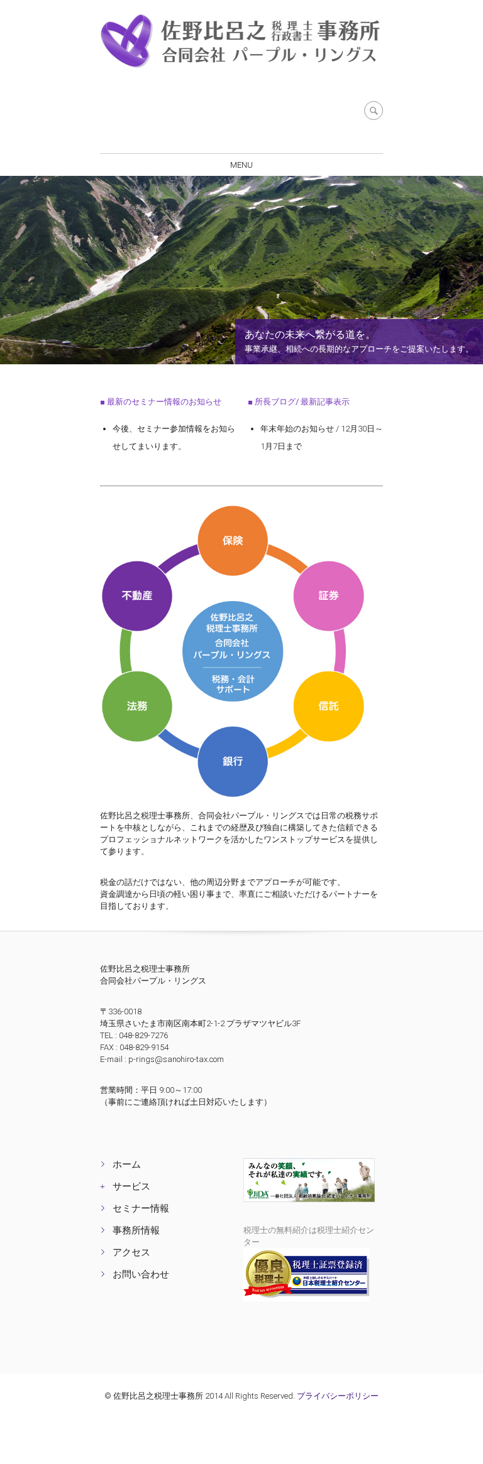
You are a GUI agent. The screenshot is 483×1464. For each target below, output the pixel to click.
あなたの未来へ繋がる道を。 (310, 334)
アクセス (131, 1252)
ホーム (127, 1164)
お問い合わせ (141, 1274)
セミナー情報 (141, 1208)
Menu (241, 165)
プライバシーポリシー (338, 1396)
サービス (131, 1186)
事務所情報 (136, 1230)
